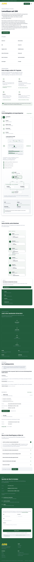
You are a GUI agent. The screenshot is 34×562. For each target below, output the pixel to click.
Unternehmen (19, 514)
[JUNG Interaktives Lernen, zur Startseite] (4, 4)
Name (4, 514)
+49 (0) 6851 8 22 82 (4, 0)
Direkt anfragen (29, 392)
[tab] (17, 117)
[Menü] (31, 4)
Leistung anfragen (29, 113)
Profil (2, 552)
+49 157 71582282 (9, 426)
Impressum (3, 555)
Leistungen (19, 545)
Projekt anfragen (27, 3)
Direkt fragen (14, 469)
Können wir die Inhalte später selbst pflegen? (9, 461)
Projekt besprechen (6, 32)
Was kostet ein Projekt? (6, 464)
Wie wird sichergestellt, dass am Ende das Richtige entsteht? (12, 453)
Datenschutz (30, 560)
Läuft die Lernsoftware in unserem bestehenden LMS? (10, 442)
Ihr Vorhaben (4, 522)
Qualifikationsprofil (5, 410)
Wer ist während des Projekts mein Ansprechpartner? (10, 450)
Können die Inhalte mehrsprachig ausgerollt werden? (10, 457)
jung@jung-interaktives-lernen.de (12, 0)
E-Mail (4, 518)
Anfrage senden (4, 426)
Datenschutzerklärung (25, 512)
